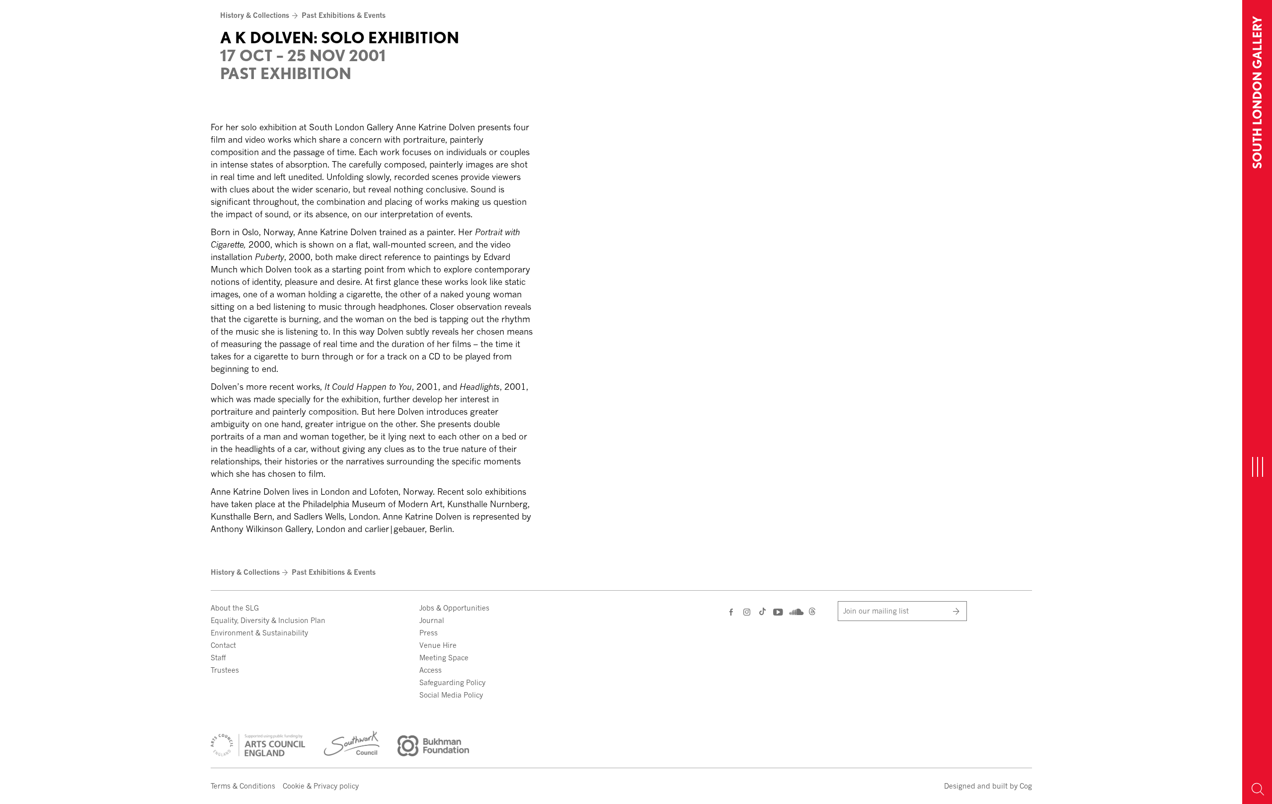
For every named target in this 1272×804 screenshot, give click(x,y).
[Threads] (812, 613)
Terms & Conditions (243, 786)
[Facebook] (731, 612)
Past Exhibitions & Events (344, 15)
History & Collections (254, 15)
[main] (621, 270)
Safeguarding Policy (452, 682)
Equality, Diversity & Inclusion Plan (268, 620)
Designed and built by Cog (988, 786)
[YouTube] (777, 612)
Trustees (225, 670)
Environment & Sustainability (259, 632)
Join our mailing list (876, 611)
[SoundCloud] (795, 611)
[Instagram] (747, 612)
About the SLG (235, 608)
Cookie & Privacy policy (321, 786)
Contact (223, 645)
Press (428, 632)
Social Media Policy (451, 695)
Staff (218, 657)
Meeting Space (444, 657)
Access (430, 670)
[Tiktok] (762, 613)
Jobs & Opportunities (454, 608)
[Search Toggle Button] (1257, 789)
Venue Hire (438, 645)
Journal (431, 620)
